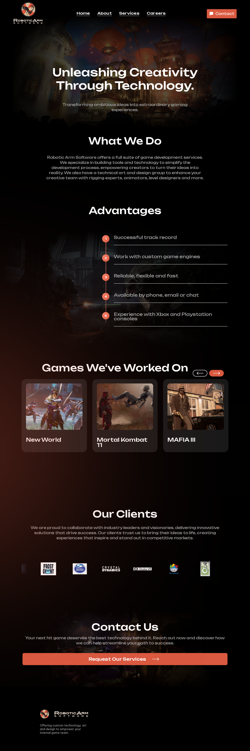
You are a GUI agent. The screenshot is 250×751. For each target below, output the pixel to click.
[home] (28, 13)
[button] (200, 373)
